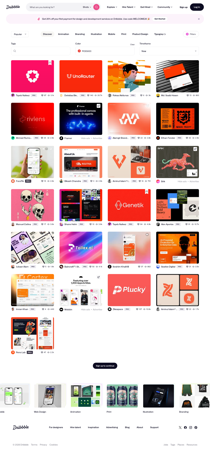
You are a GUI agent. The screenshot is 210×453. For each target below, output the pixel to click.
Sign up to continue (105, 366)
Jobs (166, 444)
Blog (127, 427)
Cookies (54, 444)
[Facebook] (185, 427)
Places (181, 444)
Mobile (111, 34)
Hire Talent (127, 7)
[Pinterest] (195, 427)
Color (78, 43)
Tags (13, 43)
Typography (160, 34)
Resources (192, 444)
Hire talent (75, 427)
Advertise (97, 138)
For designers (56, 427)
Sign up (184, 7)
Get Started (160, 19)
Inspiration (93, 427)
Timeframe (145, 43)
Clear (132, 44)
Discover (47, 34)
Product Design (140, 34)
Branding (80, 34)
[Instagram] (190, 427)
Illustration (96, 34)
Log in (197, 7)
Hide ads (85, 138)
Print (123, 34)
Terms (34, 444)
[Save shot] (42, 86)
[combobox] (53, 7)
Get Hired (145, 7)
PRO (33, 95)
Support (154, 427)
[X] (180, 427)
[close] (198, 19)
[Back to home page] (13, 7)
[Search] (96, 7)
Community (164, 7)
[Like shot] (48, 86)
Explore (111, 7)
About (140, 427)
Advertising (112, 427)
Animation (63, 34)
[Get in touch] (36, 86)
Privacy (43, 444)
